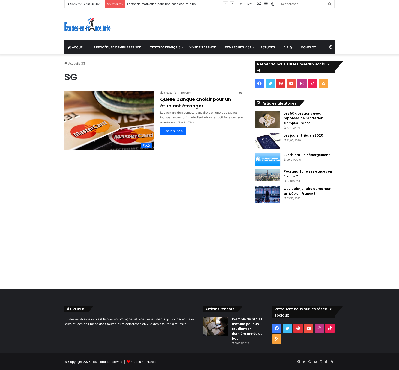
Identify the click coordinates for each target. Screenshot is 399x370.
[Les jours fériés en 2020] (267, 141)
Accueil (73, 63)
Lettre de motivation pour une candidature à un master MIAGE (172, 4)
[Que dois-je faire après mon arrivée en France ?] (267, 194)
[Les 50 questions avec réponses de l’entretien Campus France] (267, 119)
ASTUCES (267, 47)
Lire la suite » (173, 131)
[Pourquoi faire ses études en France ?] (267, 175)
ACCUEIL (78, 47)
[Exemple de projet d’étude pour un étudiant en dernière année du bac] (215, 326)
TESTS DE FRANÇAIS (165, 47)
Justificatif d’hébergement (307, 155)
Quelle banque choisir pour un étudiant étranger (195, 102)
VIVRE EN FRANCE (202, 47)
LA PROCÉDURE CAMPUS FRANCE (116, 47)
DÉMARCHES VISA (238, 47)
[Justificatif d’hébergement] (267, 159)
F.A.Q (288, 47)
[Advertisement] (199, 245)
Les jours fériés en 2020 (303, 135)
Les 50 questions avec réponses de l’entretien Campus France (303, 118)
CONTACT (308, 47)
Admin (168, 93)
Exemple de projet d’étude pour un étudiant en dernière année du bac (247, 329)
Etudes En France (143, 362)
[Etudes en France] (87, 24)
